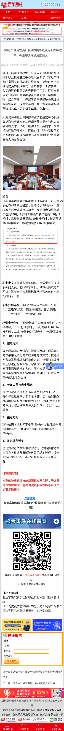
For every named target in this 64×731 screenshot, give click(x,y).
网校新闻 (55, 39)
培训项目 (24, 12)
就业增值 (8, 18)
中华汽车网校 (24, 39)
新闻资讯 (40, 18)
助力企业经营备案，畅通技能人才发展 (34, 683)
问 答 (24, 18)
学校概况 (56, 18)
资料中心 (56, 12)
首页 (7, 12)
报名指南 (40, 12)
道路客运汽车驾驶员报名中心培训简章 (26, 610)
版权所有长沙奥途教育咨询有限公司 (21, 700)
